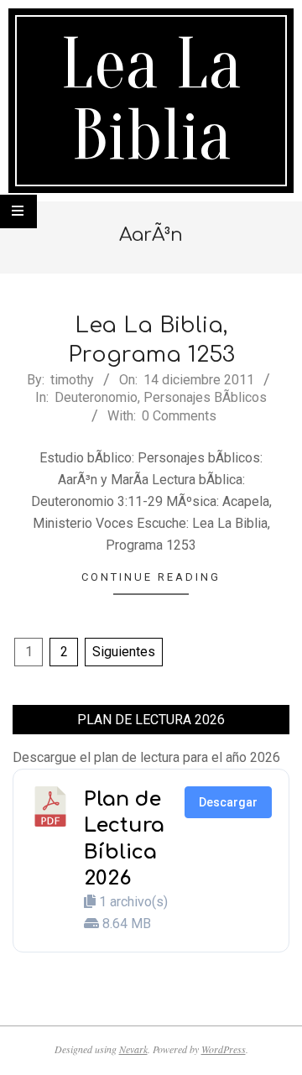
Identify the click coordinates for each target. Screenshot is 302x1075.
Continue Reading (151, 577)
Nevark (133, 1049)
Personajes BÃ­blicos (205, 397)
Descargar (228, 802)
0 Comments (179, 416)
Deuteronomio (96, 397)
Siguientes (123, 652)
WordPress (223, 1049)
